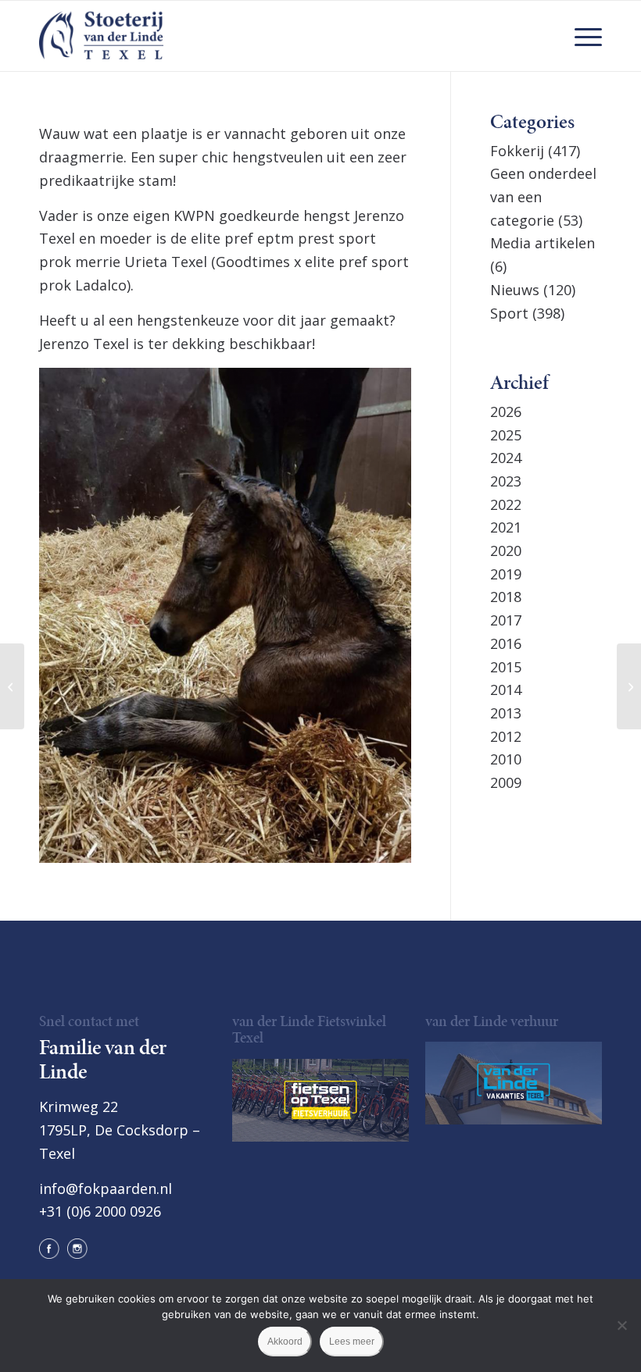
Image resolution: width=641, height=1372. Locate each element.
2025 (505, 435)
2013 (505, 713)
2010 (505, 759)
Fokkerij (517, 150)
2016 (505, 643)
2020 (505, 550)
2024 (505, 457)
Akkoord (285, 1341)
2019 (505, 574)
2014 (505, 689)
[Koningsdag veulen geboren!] (12, 686)
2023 (505, 481)
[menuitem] (580, 36)
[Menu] (580, 36)
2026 (505, 411)
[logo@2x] (101, 36)
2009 (505, 782)
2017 (505, 620)
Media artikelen (542, 242)
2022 (505, 504)
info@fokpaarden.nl (105, 1188)
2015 (505, 666)
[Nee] (621, 1325)
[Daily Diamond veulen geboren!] (629, 686)
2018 (505, 596)
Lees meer (351, 1341)
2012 (505, 736)
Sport (509, 313)
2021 (505, 527)
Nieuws (514, 289)
